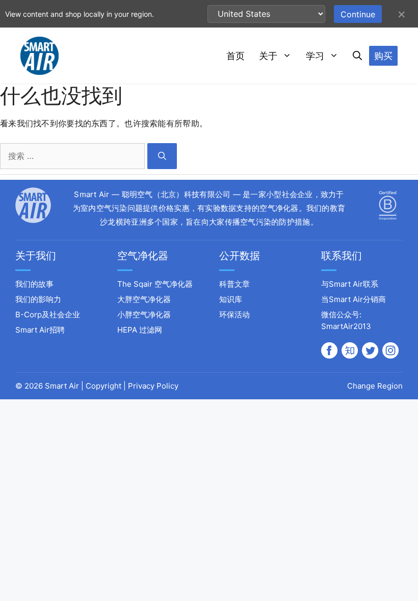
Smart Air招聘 (40, 330)
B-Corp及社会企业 (47, 314)
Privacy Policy (153, 386)
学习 (315, 55)
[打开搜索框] (357, 56)
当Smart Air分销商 (353, 299)
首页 (235, 55)
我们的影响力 (38, 299)
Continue (358, 14)
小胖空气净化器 (144, 314)
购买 (383, 55)
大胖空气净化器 (144, 299)
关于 (268, 55)
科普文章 (234, 284)
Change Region (375, 386)
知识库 (230, 299)
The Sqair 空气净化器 (155, 284)
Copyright (103, 386)
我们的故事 (34, 284)
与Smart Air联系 (349, 284)
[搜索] (162, 156)
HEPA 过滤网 (139, 330)
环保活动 (234, 314)
